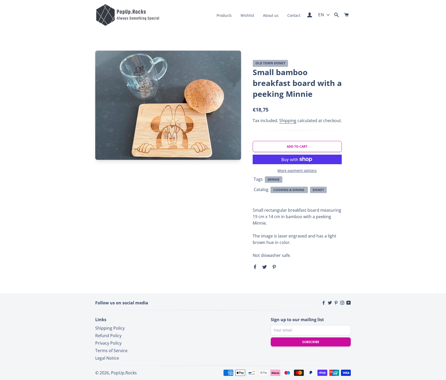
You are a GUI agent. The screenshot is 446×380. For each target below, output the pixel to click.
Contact (293, 15)
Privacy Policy (108, 343)
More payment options (297, 170)
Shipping (287, 120)
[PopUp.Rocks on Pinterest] (336, 303)
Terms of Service (111, 350)
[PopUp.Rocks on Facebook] (324, 303)
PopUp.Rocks (124, 373)
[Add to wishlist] (336, 63)
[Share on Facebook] (256, 267)
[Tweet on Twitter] (264, 267)
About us (270, 15)
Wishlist (247, 15)
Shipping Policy (110, 328)
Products (224, 15)
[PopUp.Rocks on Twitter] (330, 303)
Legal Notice (107, 358)
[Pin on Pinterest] (273, 267)
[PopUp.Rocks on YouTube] (348, 303)
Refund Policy (108, 335)
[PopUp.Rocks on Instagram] (342, 303)
